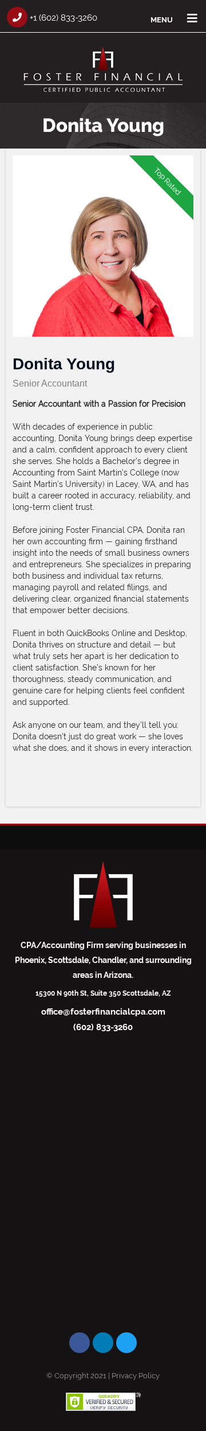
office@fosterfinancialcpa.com (103, 1012)
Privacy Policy (136, 1375)
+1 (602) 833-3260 (62, 18)
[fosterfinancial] (103, 95)
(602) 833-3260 (103, 1027)
